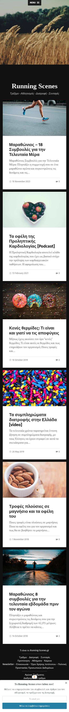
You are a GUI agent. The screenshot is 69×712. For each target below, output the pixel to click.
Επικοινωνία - (23, 664)
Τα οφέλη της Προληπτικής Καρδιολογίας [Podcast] (32, 241)
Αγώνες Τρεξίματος (34, 674)
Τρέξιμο (23, 657)
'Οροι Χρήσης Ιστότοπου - (44, 664)
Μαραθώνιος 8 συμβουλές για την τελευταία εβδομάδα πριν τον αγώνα (34, 602)
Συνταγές (45, 657)
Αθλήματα (37, 660)
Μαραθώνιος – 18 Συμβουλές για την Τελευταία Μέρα (27, 149)
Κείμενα (48, 660)
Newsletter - (9, 664)
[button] (34, 684)
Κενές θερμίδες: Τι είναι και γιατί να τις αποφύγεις (34, 331)
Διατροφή (34, 657)
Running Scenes (34, 86)
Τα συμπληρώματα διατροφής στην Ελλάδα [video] (33, 419)
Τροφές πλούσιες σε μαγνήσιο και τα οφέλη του (31, 511)
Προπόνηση (23, 660)
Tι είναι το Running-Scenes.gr (34, 650)
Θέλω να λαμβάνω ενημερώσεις (34, 705)
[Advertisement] (34, 46)
